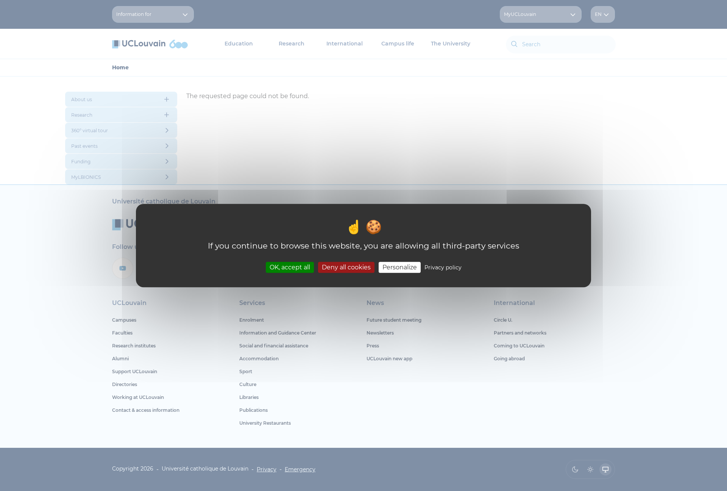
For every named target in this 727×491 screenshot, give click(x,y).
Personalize (399, 267)
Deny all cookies (346, 267)
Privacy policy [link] (443, 267)
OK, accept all (290, 267)
